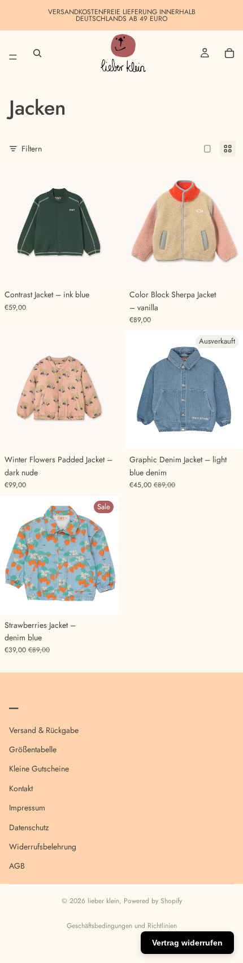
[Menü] (13, 53)
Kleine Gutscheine (39, 768)
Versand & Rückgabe (44, 729)
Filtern (31, 148)
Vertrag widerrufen (187, 942)
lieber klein (103, 901)
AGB (17, 865)
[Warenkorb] (229, 53)
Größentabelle (33, 749)
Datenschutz (29, 826)
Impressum (27, 807)
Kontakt (21, 787)
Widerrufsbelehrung (42, 846)
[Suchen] (37, 53)
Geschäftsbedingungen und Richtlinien (122, 926)
